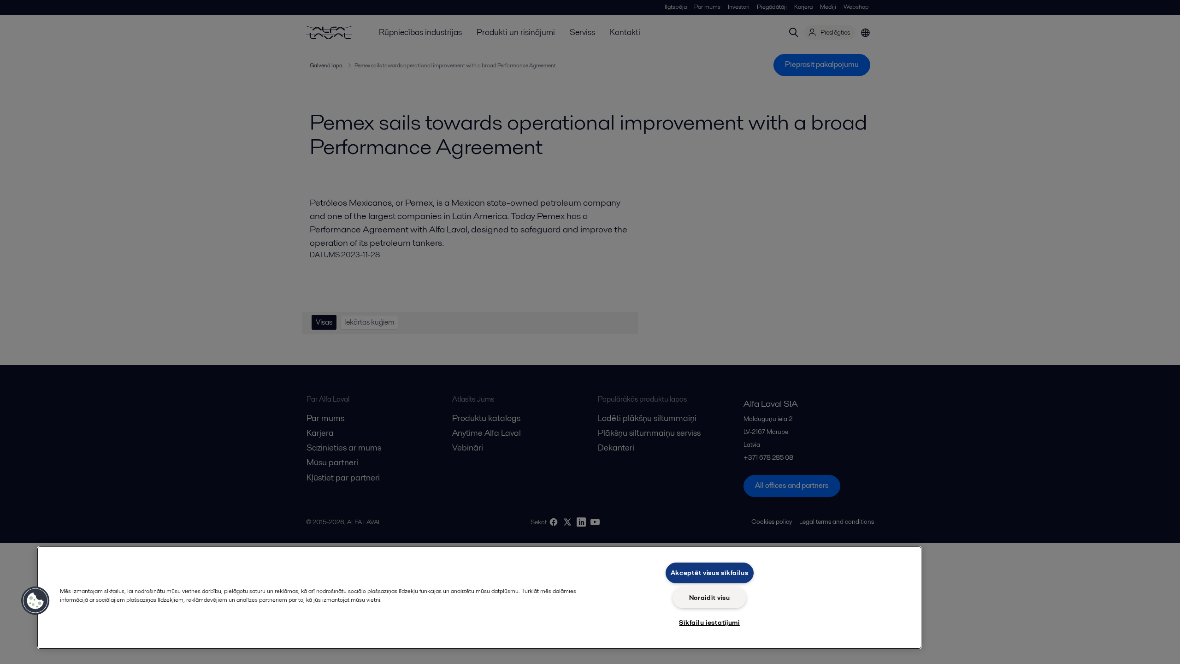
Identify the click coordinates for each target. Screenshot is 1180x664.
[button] (35, 601)
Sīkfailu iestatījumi (709, 622)
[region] (479, 597)
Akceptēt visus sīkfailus (710, 572)
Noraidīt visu (709, 597)
